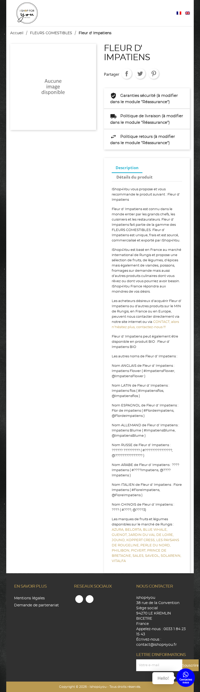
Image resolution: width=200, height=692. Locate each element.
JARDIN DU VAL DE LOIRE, (151, 535)
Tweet (140, 73)
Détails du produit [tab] (134, 177)
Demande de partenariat (36, 605)
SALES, (139, 556)
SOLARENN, (171, 556)
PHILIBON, (121, 550)
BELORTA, (134, 529)
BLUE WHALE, (155, 529)
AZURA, (118, 529)
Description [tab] (127, 167)
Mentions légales (29, 598)
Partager (126, 73)
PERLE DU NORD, (155, 545)
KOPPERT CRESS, (141, 540)
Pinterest (153, 73)
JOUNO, (119, 540)
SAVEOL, (153, 556)
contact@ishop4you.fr (156, 645)
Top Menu (171, 13)
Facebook (79, 599)
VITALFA (119, 561)
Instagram (89, 599)
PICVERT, (139, 550)
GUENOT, (120, 535)
